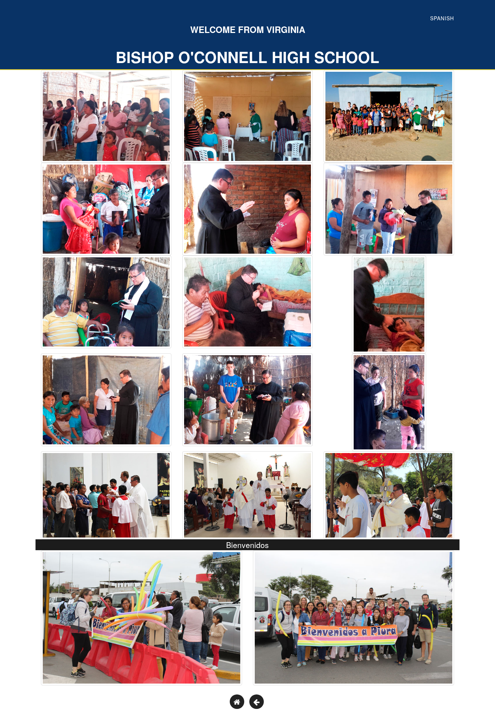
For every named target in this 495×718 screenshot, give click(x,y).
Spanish (442, 18)
